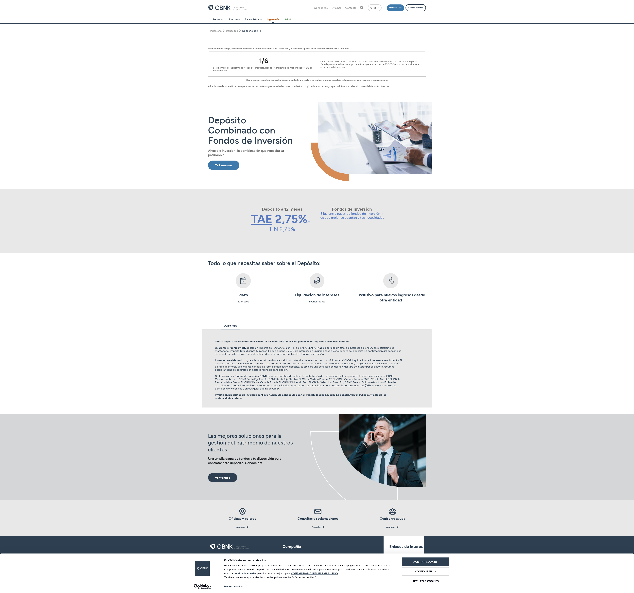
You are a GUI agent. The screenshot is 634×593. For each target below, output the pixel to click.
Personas (218, 19)
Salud (287, 19)
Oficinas (336, 7)
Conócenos (321, 7)
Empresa (234, 19)
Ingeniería (273, 19)
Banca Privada (253, 19)
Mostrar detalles (233, 586)
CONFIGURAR (423, 571)
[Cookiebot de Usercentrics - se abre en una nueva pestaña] (202, 586)
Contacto (350, 7)
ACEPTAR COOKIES (425, 561)
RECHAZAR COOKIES (425, 581)
